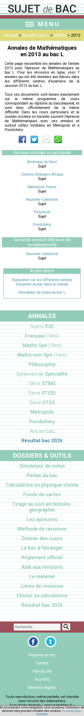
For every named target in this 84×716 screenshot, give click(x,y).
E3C (42, 326)
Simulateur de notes (42, 466)
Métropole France (42, 187)
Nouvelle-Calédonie (42, 199)
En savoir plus (71, 711)
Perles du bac (42, 475)
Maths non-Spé (42, 355)
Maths (60, 35)
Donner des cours (42, 538)
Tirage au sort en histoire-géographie (42, 507)
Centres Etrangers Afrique (42, 174)
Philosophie (42, 364)
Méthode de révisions (42, 529)
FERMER (42, 714)
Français (42, 336)
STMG (42, 383)
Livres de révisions (42, 586)
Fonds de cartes (42, 494)
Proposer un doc (42, 655)
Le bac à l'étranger (42, 548)
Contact (42, 663)
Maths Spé (42, 345)
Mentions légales (42, 687)
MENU (49, 24)
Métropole (42, 412)
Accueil (11, 35)
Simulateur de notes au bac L (42, 292)
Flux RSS (42, 679)
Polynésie (42, 212)
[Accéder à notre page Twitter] (50, 641)
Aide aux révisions (42, 567)
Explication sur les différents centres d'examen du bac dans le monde (42, 282)
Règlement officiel (42, 557)
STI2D (42, 393)
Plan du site (42, 671)
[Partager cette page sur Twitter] (34, 139)
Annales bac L (35, 35)
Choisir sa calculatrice (42, 595)
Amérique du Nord (42, 162)
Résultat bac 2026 (42, 440)
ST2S (42, 402)
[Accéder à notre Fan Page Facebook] (33, 641)
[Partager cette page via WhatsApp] (58, 139)
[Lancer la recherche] (66, 626)
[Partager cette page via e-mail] (46, 139)
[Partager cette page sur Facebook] (22, 139)
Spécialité (42, 374)
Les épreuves (42, 519)
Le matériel (42, 576)
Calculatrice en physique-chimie (42, 485)
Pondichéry (42, 224)
